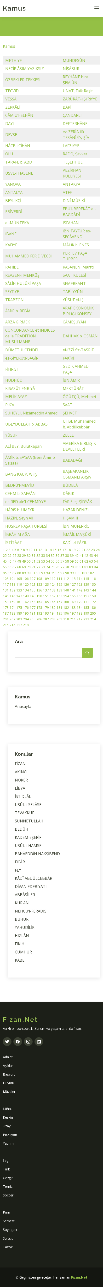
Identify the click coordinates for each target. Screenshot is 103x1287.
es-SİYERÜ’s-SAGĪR (21, 358)
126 (66, 584)
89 (24, 573)
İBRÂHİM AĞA (17, 534)
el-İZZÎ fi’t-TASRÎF (78, 350)
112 (66, 578)
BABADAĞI (72, 460)
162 (26, 601)
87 (14, 573)
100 (77, 573)
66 (9, 567)
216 (12, 625)
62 (86, 561)
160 (12, 601)
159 (6, 601)
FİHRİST (12, 369)
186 (93, 607)
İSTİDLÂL (23, 796)
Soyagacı (10, 1229)
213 (86, 619)
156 (79, 596)
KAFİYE (11, 245)
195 (59, 613)
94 (48, 573)
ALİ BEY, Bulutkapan (23, 446)
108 (39, 578)
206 (39, 619)
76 (57, 567)
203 (19, 619)
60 (77, 561)
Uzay (7, 1126)
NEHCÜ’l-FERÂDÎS (30, 911)
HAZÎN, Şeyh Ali (19, 518)
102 (91, 573)
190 (26, 613)
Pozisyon (10, 1134)
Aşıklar (8, 1065)
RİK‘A (9, 404)
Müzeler (9, 1091)
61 (81, 561)
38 (67, 555)
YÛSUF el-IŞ (73, 299)
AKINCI (21, 772)
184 (79, 607)
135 (32, 590)
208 (53, 619)
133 (19, 590)
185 (86, 607)
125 (59, 584)
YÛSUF (11, 435)
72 (38, 567)
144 (93, 590)
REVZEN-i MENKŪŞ (22, 275)
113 (73, 578)
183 (73, 607)
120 (26, 584)
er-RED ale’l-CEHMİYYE (25, 501)
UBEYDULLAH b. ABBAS (26, 424)
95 (53, 573)
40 (77, 555)
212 (79, 619)
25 (5, 555)
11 (35, 549)
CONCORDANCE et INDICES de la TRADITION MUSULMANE (30, 336)
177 (32, 607)
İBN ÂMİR (71, 380)
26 (9, 555)
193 (46, 613)
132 (12, 590)
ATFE (67, 192)
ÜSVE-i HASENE (19, 173)
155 (73, 596)
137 (46, 590)
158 (93, 596)
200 (93, 613)
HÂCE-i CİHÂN (17, 145)
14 (50, 549)
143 (86, 590)
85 (5, 573)
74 (48, 567)
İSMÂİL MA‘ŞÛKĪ (77, 534)
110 (53, 578)
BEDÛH (21, 829)
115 (86, 578)
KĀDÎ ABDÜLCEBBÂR (33, 878)
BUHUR (22, 919)
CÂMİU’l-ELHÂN (19, 115)
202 (12, 619)
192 (39, 613)
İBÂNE (11, 233)
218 (26, 625)
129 (86, 584)
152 (53, 596)
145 (6, 596)
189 (19, 613)
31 (33, 555)
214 (93, 619)
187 (6, 613)
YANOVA (13, 184)
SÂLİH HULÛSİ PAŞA (23, 283)
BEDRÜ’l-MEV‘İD (19, 485)
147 (19, 596)
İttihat (7, 1108)
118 (12, 584)
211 (73, 619)
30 (29, 555)
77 (62, 567)
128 (79, 584)
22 (88, 549)
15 (55, 549)
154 (66, 596)
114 (79, 578)
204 (26, 619)
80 (77, 567)
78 (67, 567)
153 (59, 596)
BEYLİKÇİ (13, 200)
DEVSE (11, 134)
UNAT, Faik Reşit (78, 90)
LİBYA (20, 788)
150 (39, 596)
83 (91, 567)
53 (43, 561)
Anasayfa (23, 706)
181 (59, 607)
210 (66, 619)
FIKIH (19, 943)
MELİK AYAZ (16, 396)
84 (96, 567)
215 (6, 625)
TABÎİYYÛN (73, 291)
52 (38, 561)
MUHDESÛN (74, 60)
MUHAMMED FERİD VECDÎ (28, 256)
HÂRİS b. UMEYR (19, 509)
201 (6, 619)
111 (59, 578)
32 (38, 555)
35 (53, 555)
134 (26, 590)
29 (24, 555)
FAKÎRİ (68, 358)
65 (5, 567)
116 (93, 578)
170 (79, 601)
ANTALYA (14, 192)
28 (19, 555)
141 (73, 590)
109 (46, 578)
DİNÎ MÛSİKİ (74, 200)
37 (62, 555)
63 (91, 561)
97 (62, 573)
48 (19, 561)
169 (73, 601)
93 (43, 573)
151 (46, 596)
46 (9, 561)
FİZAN (20, 763)
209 (59, 619)
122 (39, 584)
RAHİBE (12, 267)
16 (59, 549)
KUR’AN (22, 903)
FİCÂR (20, 862)
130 (93, 584)
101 (84, 573)
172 (93, 601)
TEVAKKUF (24, 812)
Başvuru (9, 1074)
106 (26, 578)
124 (53, 584)
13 (45, 549)
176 (26, 607)
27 (14, 555)
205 (32, 619)
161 (19, 601)
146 (12, 596)
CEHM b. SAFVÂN (20, 493)
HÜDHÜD (14, 380)
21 (83, 549)
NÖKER (21, 780)
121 (32, 584)
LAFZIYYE (71, 145)
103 (6, 578)
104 (12, 578)
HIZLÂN (22, 935)
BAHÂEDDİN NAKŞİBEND (37, 853)
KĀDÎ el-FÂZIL (75, 542)
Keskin (8, 1117)
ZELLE (68, 435)
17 (64, 549)
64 (96, 561)
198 (79, 613)
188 (12, 613)
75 (53, 567)
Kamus (14, 8)
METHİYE (13, 60)
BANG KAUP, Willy (21, 474)
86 (9, 573)
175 (19, 607)
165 (46, 601)
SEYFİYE (12, 291)
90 (29, 573)
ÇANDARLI (72, 115)
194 (53, 613)
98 (67, 573)
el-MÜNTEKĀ (17, 222)
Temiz (7, 1186)
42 (86, 555)
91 (33, 573)
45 (5, 561)
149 (32, 596)
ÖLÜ (9, 154)
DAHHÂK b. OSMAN (80, 336)
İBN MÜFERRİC (76, 526)
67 (14, 567)
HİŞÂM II (70, 518)
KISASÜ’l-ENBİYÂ (20, 388)
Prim (6, 1212)
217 (19, 625)
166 (53, 601)
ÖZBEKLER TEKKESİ (22, 79)
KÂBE (19, 960)
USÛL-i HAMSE (28, 845)
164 (39, 601)
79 (72, 567)
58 (67, 561)
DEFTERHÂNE (75, 123)
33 (43, 555)
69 (24, 567)
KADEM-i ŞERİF (28, 837)
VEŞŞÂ (11, 99)
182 (66, 607)
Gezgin (8, 1177)
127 (73, 584)
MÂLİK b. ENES (76, 245)
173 (6, 607)
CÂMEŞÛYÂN (74, 322)
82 (86, 567)
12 (40, 549)
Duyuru (8, 1083)
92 (38, 573)
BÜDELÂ (70, 485)
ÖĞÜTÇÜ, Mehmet (79, 396)
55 (53, 561)
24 (98, 549)
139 (59, 590)
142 (79, 590)
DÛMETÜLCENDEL (22, 350)
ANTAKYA (71, 184)
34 (48, 555)
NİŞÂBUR (71, 68)
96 (57, 573)
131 (6, 590)
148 (26, 596)
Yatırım (8, 1143)
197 (73, 613)
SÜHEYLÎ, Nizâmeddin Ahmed (31, 413)
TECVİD (12, 90)
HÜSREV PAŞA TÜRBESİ (26, 526)
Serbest (9, 1221)
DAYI (9, 123)
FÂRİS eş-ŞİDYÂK (77, 501)
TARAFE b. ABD (18, 162)
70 (29, 567)
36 (57, 555)
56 (57, 561)
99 (72, 573)
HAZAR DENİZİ (76, 509)
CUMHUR (23, 952)
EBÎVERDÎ (13, 211)
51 (33, 561)
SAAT (67, 404)
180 (53, 607)
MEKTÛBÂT (73, 388)
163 (32, 601)
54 (48, 561)
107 (32, 578)
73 (43, 567)
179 (46, 607)
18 (69, 549)
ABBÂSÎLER (25, 894)
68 (19, 567)
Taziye (8, 1247)
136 (39, 590)
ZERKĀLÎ (12, 107)
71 (33, 567)
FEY (18, 870)
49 (24, 561)
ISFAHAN (71, 222)
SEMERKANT (74, 283)
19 (74, 549)
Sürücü (8, 1238)
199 (86, 613)
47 (14, 561)
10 (31, 549)
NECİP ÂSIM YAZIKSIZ (24, 68)
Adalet (8, 1057)
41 (81, 555)
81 (81, 567)
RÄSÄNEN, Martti (78, 267)
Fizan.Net (79, 1277)
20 (78, 549)
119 (19, 584)
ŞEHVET (70, 413)
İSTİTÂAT (13, 542)
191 (32, 613)
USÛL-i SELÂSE (28, 804)
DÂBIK (68, 493)
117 (6, 584)
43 (91, 555)
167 (59, 601)
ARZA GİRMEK (17, 322)
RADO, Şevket (75, 154)
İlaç (5, 1160)
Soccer (8, 1195)
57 (62, 561)
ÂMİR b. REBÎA (17, 311)
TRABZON (14, 299)
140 (66, 590)
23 (93, 549)
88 (19, 573)
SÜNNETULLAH (29, 821)
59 (72, 561)
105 (19, 578)
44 (96, 555)
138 (53, 590)
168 (66, 601)
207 (46, 619)
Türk (6, 1169)
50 (29, 561)
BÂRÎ (67, 107)
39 (72, 555)
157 (86, 596)
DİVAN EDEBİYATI (31, 886)
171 (86, 601)
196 (66, 613)
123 (46, 584)
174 (12, 607)
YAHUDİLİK (24, 927)
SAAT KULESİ (74, 275)
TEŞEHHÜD (73, 162)
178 (39, 607)
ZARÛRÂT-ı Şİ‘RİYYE (80, 99)
